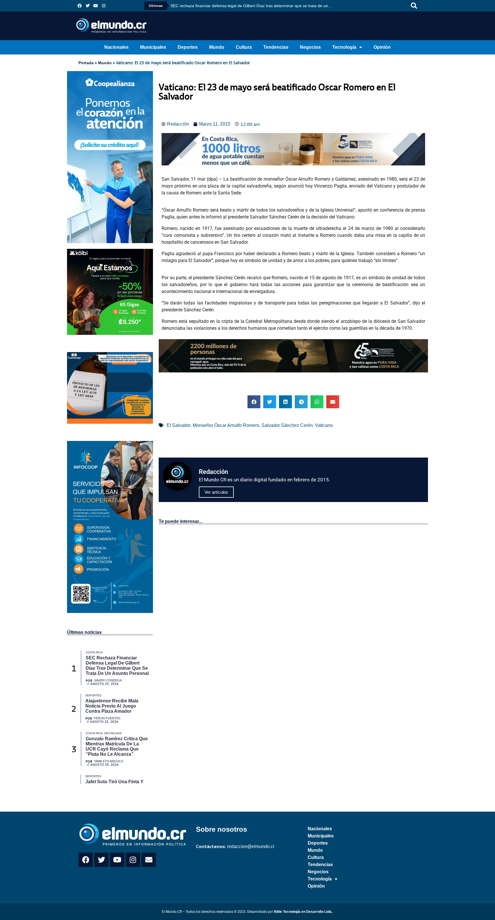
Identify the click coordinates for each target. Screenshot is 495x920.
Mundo (216, 47)
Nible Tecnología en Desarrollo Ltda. (303, 912)
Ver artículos (216, 492)
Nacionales (116, 47)
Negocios (310, 47)
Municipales (153, 47)
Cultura (244, 47)
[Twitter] (88, 6)
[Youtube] (96, 6)
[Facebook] (80, 6)
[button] (414, 5)
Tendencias (275, 47)
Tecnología (344, 47)
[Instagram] (104, 6)
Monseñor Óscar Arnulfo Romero (226, 425)
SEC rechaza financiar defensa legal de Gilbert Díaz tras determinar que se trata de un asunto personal (253, 5)
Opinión (382, 47)
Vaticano (324, 425)
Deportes (188, 47)
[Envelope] (149, 860)
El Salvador (178, 425)
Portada (86, 62)
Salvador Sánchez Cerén (287, 425)
